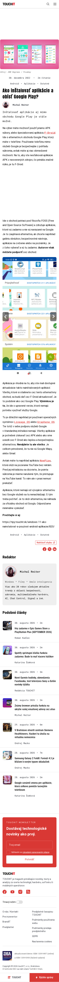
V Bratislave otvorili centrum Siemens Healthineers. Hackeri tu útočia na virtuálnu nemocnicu (34, 734)
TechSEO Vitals (35, 969)
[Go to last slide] (6, 316)
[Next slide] (53, 316)
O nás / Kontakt (10, 911)
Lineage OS (22, 421)
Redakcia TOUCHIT (25, 690)
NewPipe (45, 460)
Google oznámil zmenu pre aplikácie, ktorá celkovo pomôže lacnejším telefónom (33, 786)
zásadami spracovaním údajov (36, 852)
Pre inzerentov (10, 916)
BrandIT (7, 921)
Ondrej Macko (22, 743)
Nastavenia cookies (42, 941)
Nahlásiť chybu (44, 542)
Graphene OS (46, 421)
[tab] (28, 374)
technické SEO (10, 969)
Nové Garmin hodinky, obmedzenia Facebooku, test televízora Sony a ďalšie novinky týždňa (35, 681)
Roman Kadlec (22, 638)
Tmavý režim (9, 902)
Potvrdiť (29, 859)
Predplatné (8, 927)
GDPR (35, 936)
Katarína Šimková (25, 662)
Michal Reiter (21, 104)
